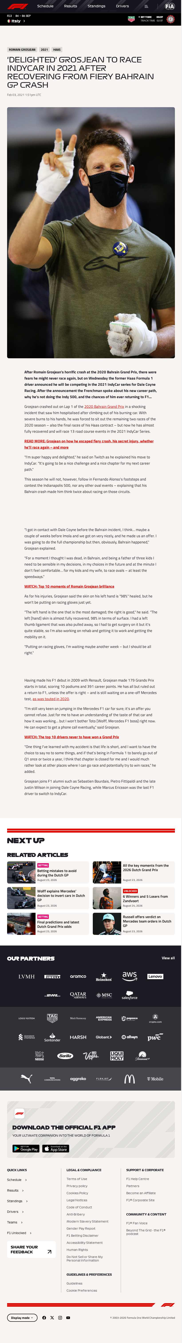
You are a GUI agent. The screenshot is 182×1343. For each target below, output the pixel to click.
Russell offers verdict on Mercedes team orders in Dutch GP (147, 921)
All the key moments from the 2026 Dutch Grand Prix (146, 867)
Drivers (122, 6)
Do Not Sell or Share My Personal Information (85, 1259)
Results (70, 6)
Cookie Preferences (82, 1290)
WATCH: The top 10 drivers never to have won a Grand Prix (71, 737)
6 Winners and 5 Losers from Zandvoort (145, 898)
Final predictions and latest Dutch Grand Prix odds (58, 924)
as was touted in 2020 (51, 699)
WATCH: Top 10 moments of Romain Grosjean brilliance (69, 586)
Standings (96, 6)
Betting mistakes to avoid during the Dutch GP (57, 872)
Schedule (45, 6)
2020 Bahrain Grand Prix (104, 406)
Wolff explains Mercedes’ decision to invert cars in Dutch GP (61, 896)
